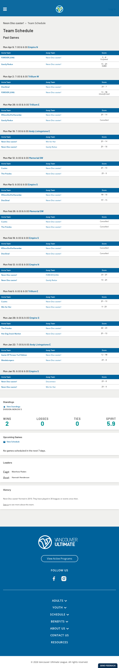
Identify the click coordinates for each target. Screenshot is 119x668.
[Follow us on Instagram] (63, 578)
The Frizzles (6, 173)
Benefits (58, 621)
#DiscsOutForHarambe (11, 115)
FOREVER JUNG (8, 57)
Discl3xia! (5, 87)
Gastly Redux (7, 64)
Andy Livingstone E (39, 131)
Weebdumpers (7, 360)
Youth (58, 607)
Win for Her (51, 141)
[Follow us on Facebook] (54, 578)
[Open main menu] (5, 9)
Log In (112, 9)
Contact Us (59, 635)
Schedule (57, 614)
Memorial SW (36, 157)
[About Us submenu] (67, 628)
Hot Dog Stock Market (11, 333)
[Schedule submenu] (67, 614)
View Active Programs (59, 558)
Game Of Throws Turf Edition (14, 355)
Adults (57, 600)
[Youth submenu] (65, 607)
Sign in (6, 504)
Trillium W (33, 76)
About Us (57, 628)
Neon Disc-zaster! (13, 23)
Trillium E (34, 104)
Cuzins (4, 168)
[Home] (59, 542)
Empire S (33, 184)
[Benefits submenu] (67, 621)
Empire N (33, 47)
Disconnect (50, 381)
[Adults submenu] (65, 601)
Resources (59, 642)
